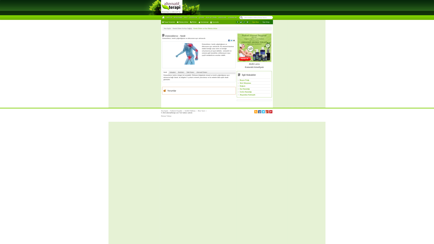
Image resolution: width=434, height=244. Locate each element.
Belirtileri (181, 72)
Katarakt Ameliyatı (254, 67)
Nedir (165, 72)
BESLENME (178, 17)
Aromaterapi (204, 22)
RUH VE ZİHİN (211, 17)
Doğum (242, 86)
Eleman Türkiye (166, 116)
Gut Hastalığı (245, 89)
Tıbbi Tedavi (190, 72)
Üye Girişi (266, 22)
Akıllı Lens (254, 64)
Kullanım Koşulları (176, 111)
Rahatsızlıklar (183, 22)
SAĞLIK (169, 17)
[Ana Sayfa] (163, 17)
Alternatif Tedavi (202, 72)
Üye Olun (255, 22)
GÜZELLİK (193, 17)
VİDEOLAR (222, 17)
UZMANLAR (232, 17)
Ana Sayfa (164, 111)
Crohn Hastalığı (246, 92)
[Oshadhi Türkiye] (254, 61)
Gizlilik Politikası (190, 111)
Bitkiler (194, 22)
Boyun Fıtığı (244, 80)
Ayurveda (215, 22)
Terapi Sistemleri (169, 22)
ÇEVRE (201, 17)
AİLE (186, 17)
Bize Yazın (201, 111)
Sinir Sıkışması (245, 83)
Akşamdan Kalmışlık (247, 95)
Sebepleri (173, 72)
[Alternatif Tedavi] (171, 13)
